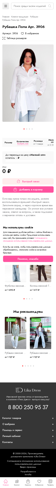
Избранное (39, 485)
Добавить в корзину (31, 189)
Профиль (50, 485)
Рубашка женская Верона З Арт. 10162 (15, 353)
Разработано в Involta (28, 473)
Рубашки (34, 16)
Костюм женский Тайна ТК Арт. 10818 (40, 286)
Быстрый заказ (30, 181)
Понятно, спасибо (28, 259)
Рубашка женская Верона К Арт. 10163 (40, 353)
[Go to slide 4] (32, 129)
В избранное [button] (32, 33)
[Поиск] (50, 6)
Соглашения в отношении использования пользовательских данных (28, 462)
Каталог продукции (19, 16)
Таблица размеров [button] (16, 38)
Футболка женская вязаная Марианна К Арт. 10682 (15, 286)
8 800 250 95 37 (28, 407)
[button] (5, 6)
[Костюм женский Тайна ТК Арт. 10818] (40, 266)
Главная (6, 485)
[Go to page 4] (32, 298)
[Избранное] (22, 320)
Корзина (28, 485)
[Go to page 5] (33, 366)
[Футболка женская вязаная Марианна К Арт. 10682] (15, 266)
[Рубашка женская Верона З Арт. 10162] (15, 333)
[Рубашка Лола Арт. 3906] (28, 83)
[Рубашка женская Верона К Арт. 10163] (40, 333)
